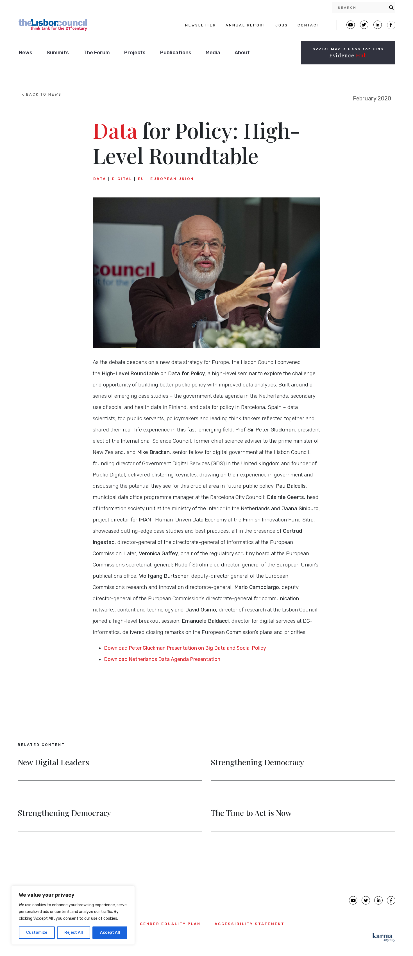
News (25, 53)
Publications (175, 53)
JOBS (281, 25)
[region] (73, 915)
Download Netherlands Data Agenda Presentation (162, 659)
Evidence (348, 55)
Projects (135, 53)
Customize (36, 932)
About (242, 53)
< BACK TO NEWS (42, 94)
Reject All (73, 932)
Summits (58, 53)
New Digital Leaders (53, 762)
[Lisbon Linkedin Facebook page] (377, 25)
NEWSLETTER (200, 25)
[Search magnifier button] (391, 8)
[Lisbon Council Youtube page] (350, 25)
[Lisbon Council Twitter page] (364, 25)
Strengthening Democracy (257, 762)
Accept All (110, 932)
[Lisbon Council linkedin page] (378, 900)
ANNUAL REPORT (246, 25)
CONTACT (309, 25)
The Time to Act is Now (251, 813)
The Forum (96, 53)
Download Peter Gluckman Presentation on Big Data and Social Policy (185, 648)
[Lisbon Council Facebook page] (391, 25)
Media (213, 53)
